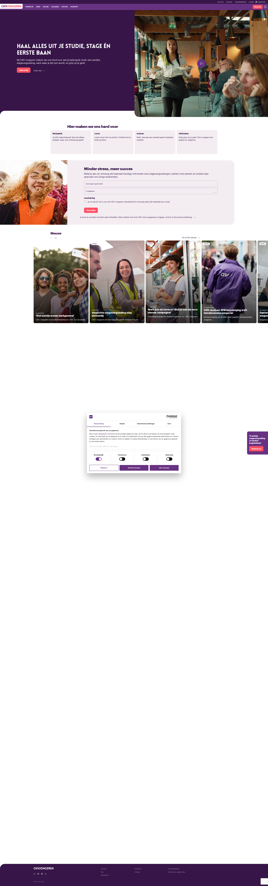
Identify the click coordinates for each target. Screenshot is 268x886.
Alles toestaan (164, 468)
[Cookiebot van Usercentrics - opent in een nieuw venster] (169, 416)
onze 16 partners (100, 434)
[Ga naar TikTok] (46, 874)
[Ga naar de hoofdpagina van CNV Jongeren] (11, 6)
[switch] (122, 459)
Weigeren (103, 468)
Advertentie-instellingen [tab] (146, 424)
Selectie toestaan (134, 468)
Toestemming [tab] (99, 424)
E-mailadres (92, 191)
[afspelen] (201, 63)
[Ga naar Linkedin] (42, 874)
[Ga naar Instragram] (34, 874)
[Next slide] (56, 238)
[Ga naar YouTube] (38, 874)
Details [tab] (122, 424)
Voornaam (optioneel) (96, 184)
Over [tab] (169, 424)
